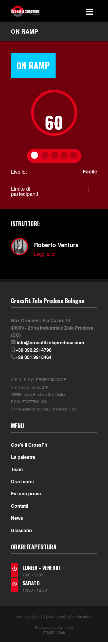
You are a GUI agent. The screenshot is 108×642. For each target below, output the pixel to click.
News (17, 518)
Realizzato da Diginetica (54, 627)
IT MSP (48, 632)
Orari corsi (22, 481)
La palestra (23, 457)
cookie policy (82, 616)
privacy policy (58, 616)
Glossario (21, 530)
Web (61, 632)
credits (40, 616)
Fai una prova (26, 493)
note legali (24, 616)
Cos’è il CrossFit (29, 445)
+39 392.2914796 (34, 350)
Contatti (19, 506)
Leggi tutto (44, 254)
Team (17, 469)
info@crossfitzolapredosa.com (50, 342)
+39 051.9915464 (34, 357)
